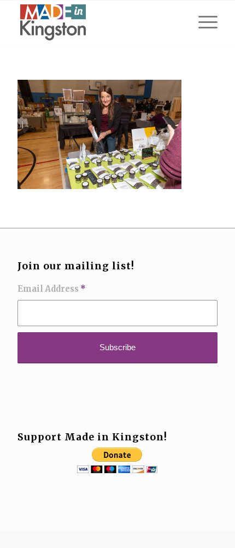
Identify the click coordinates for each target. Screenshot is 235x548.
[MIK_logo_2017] (97, 22)
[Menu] (202, 22)
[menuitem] (202, 22)
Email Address (51, 289)
